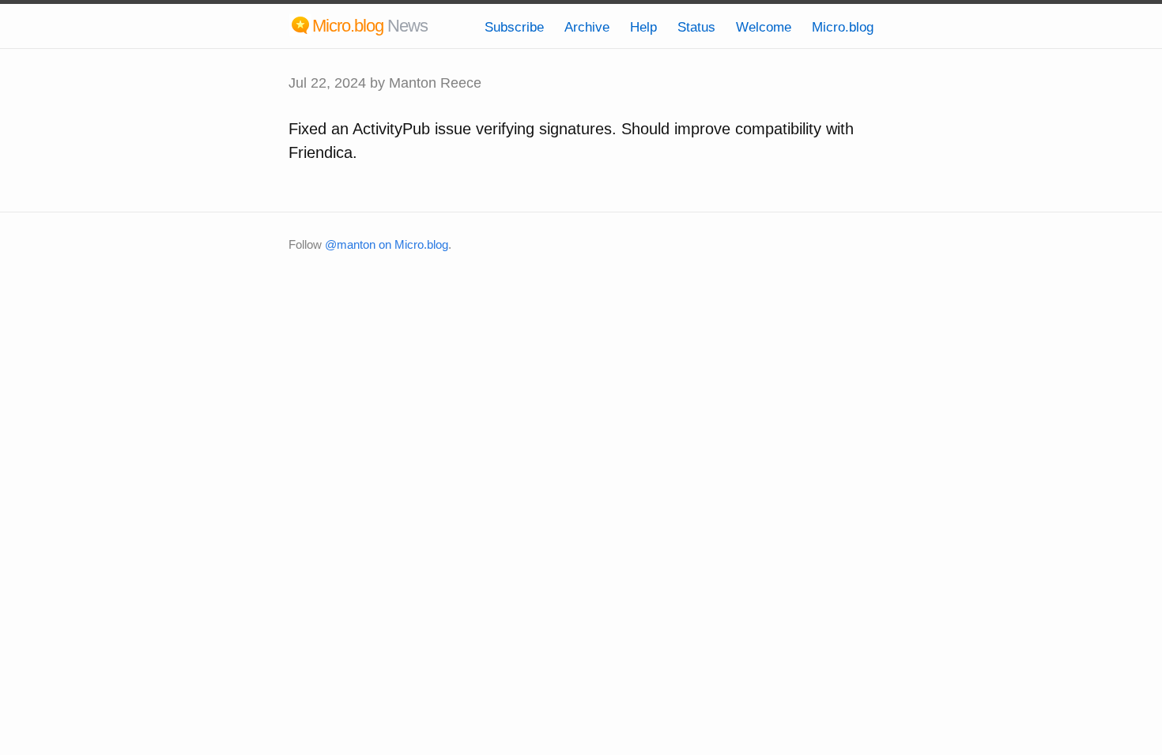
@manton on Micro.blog (386, 244)
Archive (586, 27)
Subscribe (514, 27)
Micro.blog (842, 27)
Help (643, 27)
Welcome (763, 27)
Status (696, 27)
